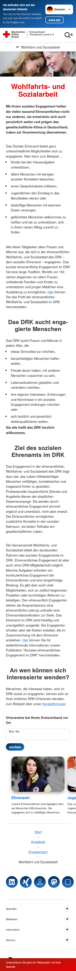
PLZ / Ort (14, 731)
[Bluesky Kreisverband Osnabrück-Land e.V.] (68, 882)
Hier (51, 291)
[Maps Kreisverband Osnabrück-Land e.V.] (40, 882)
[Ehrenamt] (38, 774)
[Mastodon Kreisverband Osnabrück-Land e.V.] (54, 882)
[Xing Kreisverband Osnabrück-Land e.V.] (26, 882)
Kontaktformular (53, 703)
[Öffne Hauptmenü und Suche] (68, 35)
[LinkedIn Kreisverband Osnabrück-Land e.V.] (12, 882)
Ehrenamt (20, 797)
